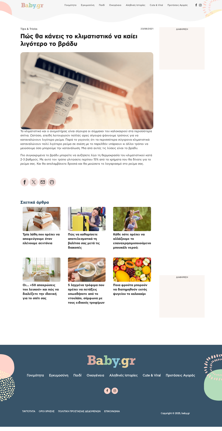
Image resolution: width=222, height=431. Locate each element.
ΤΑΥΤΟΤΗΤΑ (28, 411)
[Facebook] (196, 5)
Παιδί (102, 5)
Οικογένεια (115, 5)
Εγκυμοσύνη (87, 5)
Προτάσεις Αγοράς (177, 5)
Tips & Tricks (28, 28)
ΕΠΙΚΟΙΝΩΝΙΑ (112, 411)
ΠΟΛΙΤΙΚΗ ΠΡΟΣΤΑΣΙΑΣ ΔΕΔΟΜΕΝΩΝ (79, 411)
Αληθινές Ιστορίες (135, 5)
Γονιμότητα (70, 5)
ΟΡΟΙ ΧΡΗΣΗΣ (47, 411)
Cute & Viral (156, 5)
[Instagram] (200, 5)
